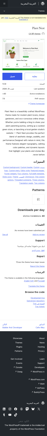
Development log (38, 298)
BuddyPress (38, 392)
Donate (17, 367)
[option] (38, 199)
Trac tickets (40, 307)
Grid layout (29, 177)
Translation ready (26, 183)
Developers (40, 367)
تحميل (12, 76)
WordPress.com (36, 379)
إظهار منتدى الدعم (38, 250)
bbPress (40, 388)
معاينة (34, 76)
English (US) (29, 281)
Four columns (23, 174)
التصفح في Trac (39, 304)
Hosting (41, 347)
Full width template (36, 174)
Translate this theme (36, 286)
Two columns (39, 183)
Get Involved (16, 359)
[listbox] (23, 199)
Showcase (17, 338)
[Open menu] (4, 3)
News (42, 342)
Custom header (26, 167)
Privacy (41, 351)
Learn (42, 359)
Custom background (11, 167)
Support (41, 363)
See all (5, 234)
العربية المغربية (33, 403)
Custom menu (14, 171)
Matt (41, 384)
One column (40, 177)
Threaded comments (22, 180)
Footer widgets (10, 174)
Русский (41, 281)
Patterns (18, 351)
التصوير (21, 177)
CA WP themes (34, 34)
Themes (41, 11)
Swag (18, 371)
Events (19, 363)
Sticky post (7, 177)
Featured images (37, 171)
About (42, 338)
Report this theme (37, 266)
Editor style (25, 171)
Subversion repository (36, 301)
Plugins (19, 347)
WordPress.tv (37, 371)
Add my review (39, 234)
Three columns (38, 180)
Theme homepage (37, 104)
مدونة (42, 167)
